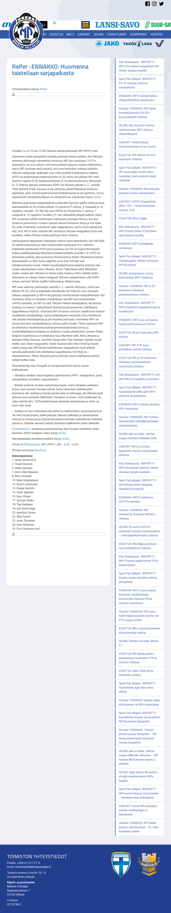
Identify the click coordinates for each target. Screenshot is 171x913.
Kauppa (156, 34)
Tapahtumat (117, 34)
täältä (97, 197)
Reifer (43, 89)
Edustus (56, 34)
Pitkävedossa (32, 444)
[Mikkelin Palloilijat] (26, 30)
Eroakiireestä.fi (21, 429)
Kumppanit (138, 34)
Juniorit (84, 34)
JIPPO (90, 160)
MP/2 (70, 34)
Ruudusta (40, 450)
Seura (98, 34)
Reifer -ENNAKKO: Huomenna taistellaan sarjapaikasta (50, 70)
